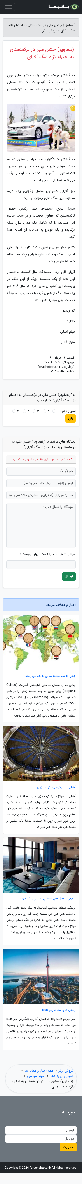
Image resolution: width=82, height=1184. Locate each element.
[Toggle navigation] (9, 7)
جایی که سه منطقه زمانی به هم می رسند (50, 676)
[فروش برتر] (63, 7)
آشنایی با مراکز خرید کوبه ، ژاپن (56, 787)
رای (70, 418)
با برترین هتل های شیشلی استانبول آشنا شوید (48, 898)
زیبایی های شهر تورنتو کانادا (59, 1010)
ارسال (69, 576)
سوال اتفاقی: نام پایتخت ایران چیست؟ (48, 554)
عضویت (68, 1147)
